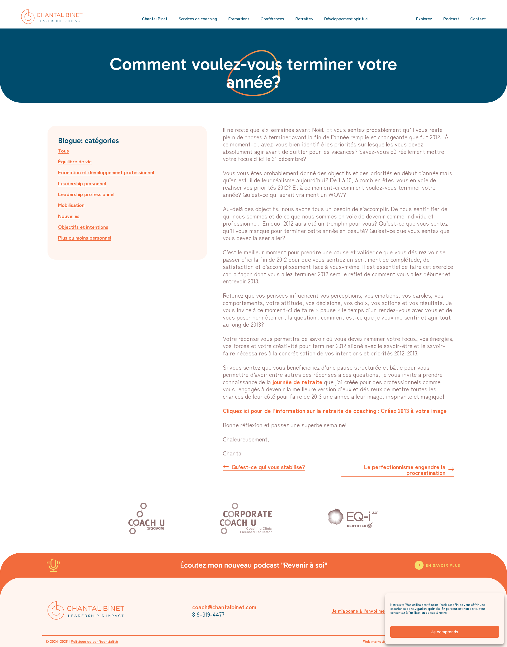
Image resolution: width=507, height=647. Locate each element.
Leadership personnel (82, 183)
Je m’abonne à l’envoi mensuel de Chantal (376, 610)
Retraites (304, 18)
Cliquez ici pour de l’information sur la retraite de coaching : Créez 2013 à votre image (335, 410)
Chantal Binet (154, 18)
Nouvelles (68, 215)
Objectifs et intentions (83, 226)
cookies (445, 604)
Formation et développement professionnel (106, 171)
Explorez (424, 18)
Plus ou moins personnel (84, 237)
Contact (478, 18)
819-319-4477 (208, 614)
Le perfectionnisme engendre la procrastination (404, 470)
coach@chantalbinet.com (224, 606)
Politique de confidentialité (94, 641)
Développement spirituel (346, 18)
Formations (239, 18)
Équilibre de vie (75, 161)
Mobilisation (71, 204)
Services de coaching (198, 18)
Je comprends (444, 631)
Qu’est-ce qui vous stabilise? (268, 467)
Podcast (451, 18)
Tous (63, 150)
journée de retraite (297, 381)
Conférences (272, 18)
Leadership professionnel (86, 193)
